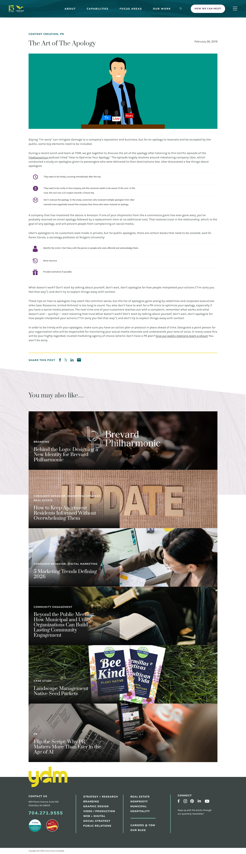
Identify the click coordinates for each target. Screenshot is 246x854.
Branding (130, 73)
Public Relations (135, 84)
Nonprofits (132, 132)
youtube (207, 801)
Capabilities (98, 8)
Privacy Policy (49, 851)
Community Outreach (138, 89)
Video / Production (99, 811)
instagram (185, 801)
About (70, 8)
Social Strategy (96, 821)
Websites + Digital (136, 95)
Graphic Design (134, 78)
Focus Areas (131, 8)
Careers (130, 41)
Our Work (162, 8)
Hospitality (132, 143)
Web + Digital (94, 816)
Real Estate (132, 127)
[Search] (180, 9)
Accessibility (59, 851)
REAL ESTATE (140, 796)
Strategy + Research (138, 67)
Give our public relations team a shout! (182, 336)
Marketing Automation (139, 112)
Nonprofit (139, 801)
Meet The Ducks (134, 36)
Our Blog (130, 52)
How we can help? (208, 8)
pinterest (192, 801)
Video (128, 106)
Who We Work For (136, 47)
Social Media (133, 100)
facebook (179, 801)
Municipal (131, 138)
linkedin (199, 800)
